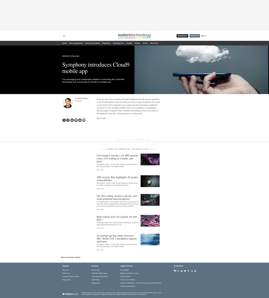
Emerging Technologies (70, 56)
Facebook (188, 271)
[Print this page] (84, 120)
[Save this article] (76, 120)
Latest (64, 43)
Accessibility (124, 270)
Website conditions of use (129, 273)
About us (65, 270)
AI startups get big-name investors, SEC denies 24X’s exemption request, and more (117, 238)
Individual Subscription (100, 273)
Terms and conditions (127, 280)
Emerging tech (118, 43)
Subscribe (195, 36)
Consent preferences (127, 286)
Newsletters (182, 36)
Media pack (96, 283)
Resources (154, 43)
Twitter (178, 271)
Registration (96, 270)
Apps (192, 271)
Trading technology (92, 43)
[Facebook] (68, 120)
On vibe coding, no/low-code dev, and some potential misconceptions (117, 197)
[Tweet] (64, 120)
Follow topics (175, 271)
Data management (76, 43)
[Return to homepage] (134, 38)
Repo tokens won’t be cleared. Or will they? (117, 218)
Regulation (106, 43)
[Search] (70, 36)
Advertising (96, 280)
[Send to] (80, 120)
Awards (137, 43)
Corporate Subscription (100, 277)
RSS (195, 271)
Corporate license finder (70, 277)
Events (145, 43)
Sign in (204, 36)
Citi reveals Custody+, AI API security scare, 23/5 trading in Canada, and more (117, 158)
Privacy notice (125, 277)
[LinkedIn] (72, 120)
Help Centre (66, 280)
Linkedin (181, 271)
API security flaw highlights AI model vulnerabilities (117, 178)
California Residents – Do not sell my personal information (140, 283)
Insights (129, 43)
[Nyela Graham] (67, 103)
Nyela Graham (82, 98)
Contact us (66, 273)
